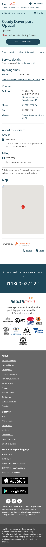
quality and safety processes (24, 514)
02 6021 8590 (28, 105)
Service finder (7, 435)
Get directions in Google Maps (30, 98)
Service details (8, 52)
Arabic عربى (7, 454)
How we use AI (8, 392)
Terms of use (7, 383)
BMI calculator (8, 421)
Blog (4, 416)
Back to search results (14, 13)
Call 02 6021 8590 (23, 41)
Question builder (9, 444)
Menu (40, 3)
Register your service (10, 379)
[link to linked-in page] (19, 501)
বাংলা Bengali (6, 459)
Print (41, 250)
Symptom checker (9, 439)
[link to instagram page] (14, 501)
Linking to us (7, 370)
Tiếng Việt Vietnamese (11, 472)
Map (42, 52)
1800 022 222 (24, 284)
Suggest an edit (25, 63)
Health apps (7, 425)
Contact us (6, 397)
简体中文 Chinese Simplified (13, 463)
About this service (27, 52)
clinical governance (29, 512)
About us (5, 406)
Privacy (5, 388)
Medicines (6, 430)
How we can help (9, 360)
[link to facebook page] (8, 501)
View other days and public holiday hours (21, 79)
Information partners (10, 374)
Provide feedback (9, 401)
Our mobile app (8, 365)
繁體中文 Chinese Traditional (13, 468)
